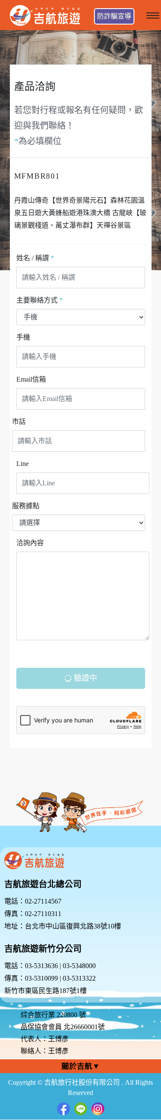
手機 (23, 337)
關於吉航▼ (80, 1066)
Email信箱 (31, 379)
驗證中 (84, 678)
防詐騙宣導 (114, 16)
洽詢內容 (30, 542)
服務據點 (25, 505)
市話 (19, 421)
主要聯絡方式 (39, 300)
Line (22, 463)
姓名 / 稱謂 (35, 258)
